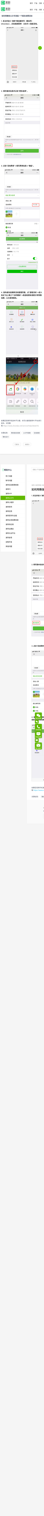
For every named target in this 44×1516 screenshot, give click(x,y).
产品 (35, 3)
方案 (40, 3)
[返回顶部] (40, 48)
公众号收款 (27, 433)
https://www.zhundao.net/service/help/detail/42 (21, 426)
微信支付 (6, 437)
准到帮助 (38, 485)
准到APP (9, 493)
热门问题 (9, 476)
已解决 (17, 444)
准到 (33, 485)
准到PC (8, 489)
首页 (31, 3)
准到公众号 (10, 498)
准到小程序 (10, 502)
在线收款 (37, 433)
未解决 (27, 444)
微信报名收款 (15, 433)
